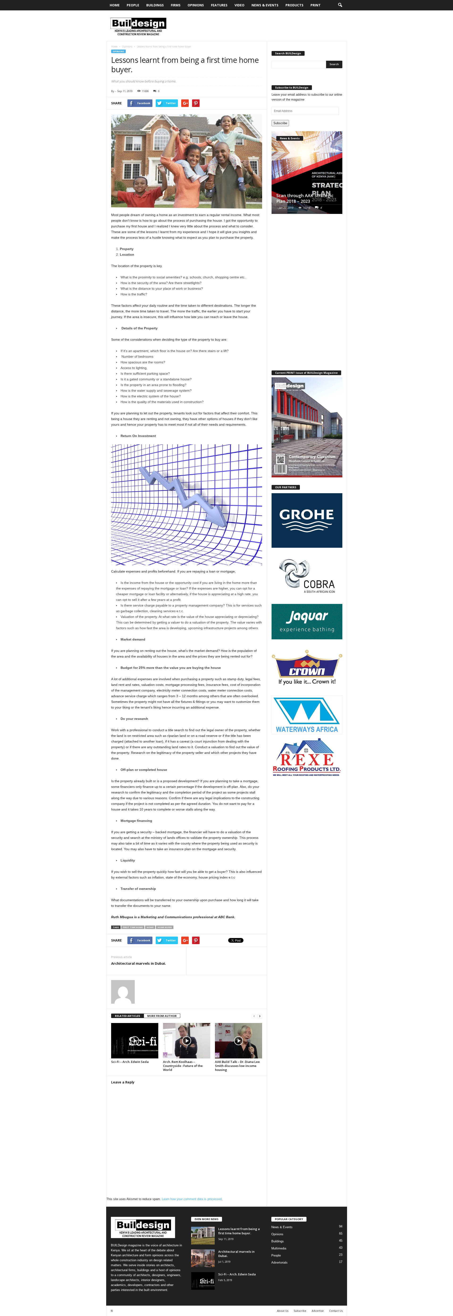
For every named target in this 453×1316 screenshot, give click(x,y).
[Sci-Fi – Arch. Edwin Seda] (134, 1040)
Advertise (318, 1310)
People (133, 5)
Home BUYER (165, 927)
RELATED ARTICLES (127, 1016)
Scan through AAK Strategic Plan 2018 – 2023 (304, 198)
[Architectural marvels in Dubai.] (203, 1258)
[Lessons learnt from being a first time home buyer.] (203, 1235)
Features (219, 5)
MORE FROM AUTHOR (162, 1016)
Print (315, 5)
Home (115, 5)
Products (294, 5)
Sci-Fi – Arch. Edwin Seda (130, 1062)
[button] (340, 5)
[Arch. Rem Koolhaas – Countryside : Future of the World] (186, 1040)
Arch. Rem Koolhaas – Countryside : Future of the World (183, 1066)
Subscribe (280, 123)
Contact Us (336, 1310)
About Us (282, 1310)
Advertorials (279, 1262)
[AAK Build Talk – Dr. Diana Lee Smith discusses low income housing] (238, 1040)
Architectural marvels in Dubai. (138, 963)
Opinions (196, 5)
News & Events (265, 5)
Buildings (155, 5)
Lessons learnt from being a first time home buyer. (239, 1231)
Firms (175, 5)
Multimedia (278, 1248)
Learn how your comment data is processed (192, 1199)
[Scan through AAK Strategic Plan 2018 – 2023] (307, 172)
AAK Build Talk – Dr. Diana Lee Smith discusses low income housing (237, 1066)
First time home (133, 927)
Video (239, 5)
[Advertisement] (261, 25)
